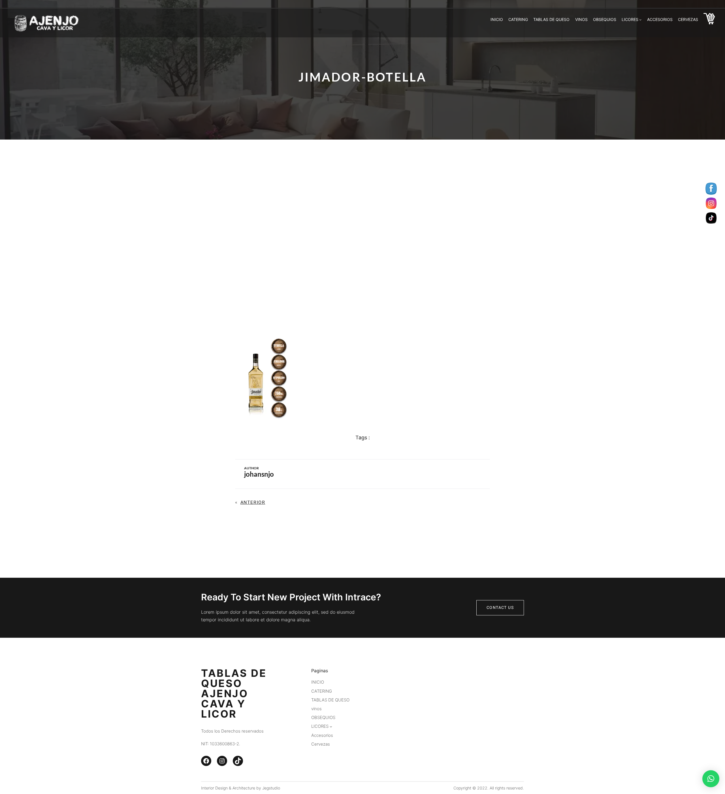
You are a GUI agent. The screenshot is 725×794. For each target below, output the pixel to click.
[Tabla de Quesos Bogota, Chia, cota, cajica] (709, 19)
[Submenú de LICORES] (640, 19)
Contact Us (500, 608)
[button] (710, 778)
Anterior (252, 502)
